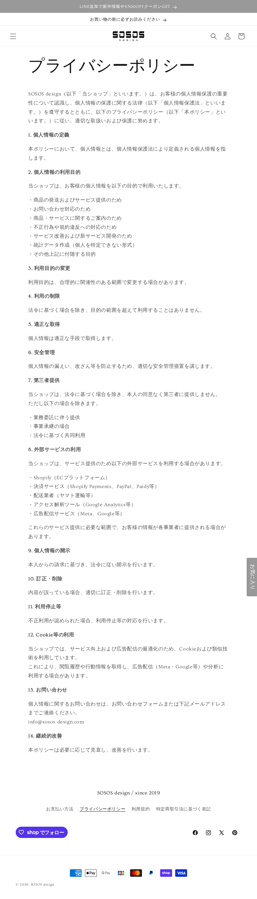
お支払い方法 (60, 809)
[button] (13, 36)
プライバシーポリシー (102, 809)
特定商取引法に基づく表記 (183, 809)
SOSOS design (42, 884)
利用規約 (141, 809)
